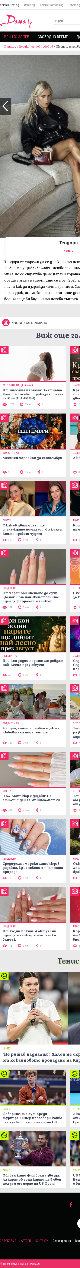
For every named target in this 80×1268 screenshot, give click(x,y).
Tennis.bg (74, 5)
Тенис (68, 961)
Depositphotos (62, 1241)
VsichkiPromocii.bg (51, 5)
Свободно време (53, 36)
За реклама (8, 1241)
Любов (48, 46)
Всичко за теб (16, 36)
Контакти (41, 1241)
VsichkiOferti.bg (9, 5)
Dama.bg (29, 5)
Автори (26, 1241)
